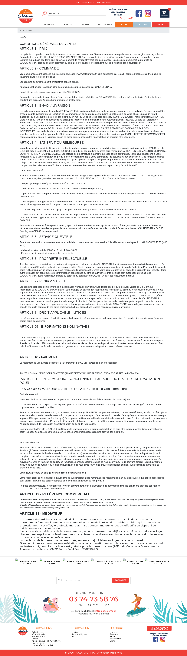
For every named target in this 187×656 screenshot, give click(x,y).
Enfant (113, 636)
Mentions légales (79, 634)
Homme (114, 632)
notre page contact (105, 611)
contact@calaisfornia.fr (43, 645)
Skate (112, 641)
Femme (114, 634)
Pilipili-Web (116, 652)
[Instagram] (148, 13)
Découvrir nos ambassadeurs (159, 628)
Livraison (75, 632)
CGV (73, 636)
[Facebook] (139, 13)
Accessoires (115, 638)
